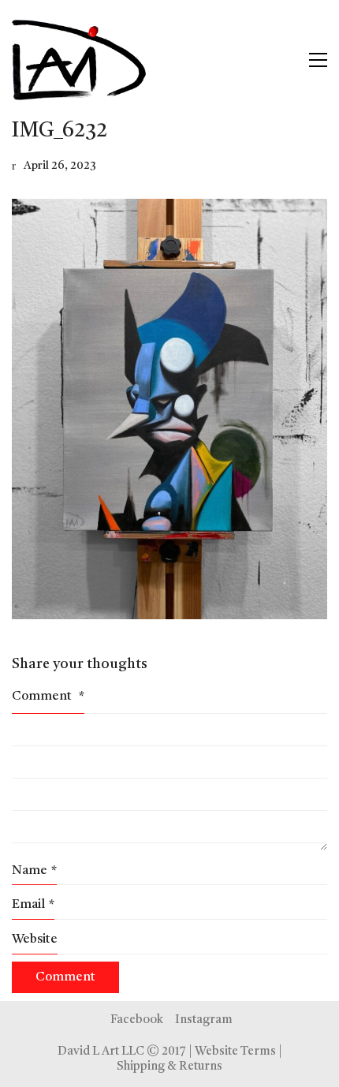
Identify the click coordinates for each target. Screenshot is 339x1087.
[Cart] (284, 60)
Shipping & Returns (169, 1067)
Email (33, 904)
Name (34, 871)
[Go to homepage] (79, 60)
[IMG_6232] (169, 409)
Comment (48, 696)
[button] (318, 60)
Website (35, 939)
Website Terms (235, 1052)
